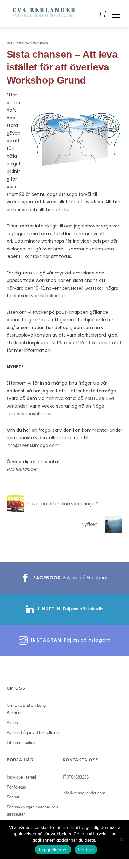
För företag (16, 787)
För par (13, 797)
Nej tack (86, 849)
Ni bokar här (53, 296)
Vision (12, 722)
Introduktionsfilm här (29, 413)
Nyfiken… (91, 524)
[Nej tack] (121, 839)
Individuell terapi (21, 777)
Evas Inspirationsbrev (28, 43)
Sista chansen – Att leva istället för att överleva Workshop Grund (62, 67)
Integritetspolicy (21, 742)
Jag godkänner (53, 849)
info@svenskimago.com (33, 445)
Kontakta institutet (100, 343)
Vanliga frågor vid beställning (33, 732)
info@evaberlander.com (84, 793)
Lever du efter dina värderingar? (63, 504)
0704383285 (78, 777)
